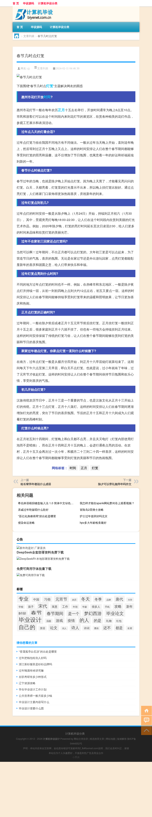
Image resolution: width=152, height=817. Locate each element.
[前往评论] (145, 720)
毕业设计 (30, 619)
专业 (23, 598)
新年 (129, 606)
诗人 (75, 627)
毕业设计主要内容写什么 (34, 702)
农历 (74, 599)
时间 (47, 96)
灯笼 (49, 85)
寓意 (54, 606)
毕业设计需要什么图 (31, 708)
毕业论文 (115, 613)
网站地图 (110, 738)
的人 (84, 620)
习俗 (47, 599)
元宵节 (61, 599)
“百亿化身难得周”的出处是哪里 (37, 516)
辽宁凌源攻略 (27, 683)
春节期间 (55, 613)
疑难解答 (122, 738)
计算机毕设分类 (47, 3)
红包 (119, 621)
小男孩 (76, 757)
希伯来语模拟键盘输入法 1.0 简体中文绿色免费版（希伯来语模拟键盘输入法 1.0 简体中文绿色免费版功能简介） (47, 503)
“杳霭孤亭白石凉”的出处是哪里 (38, 651)
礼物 (109, 621)
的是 (97, 620)
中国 (36, 599)
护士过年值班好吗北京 (93, 516)
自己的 (27, 627)
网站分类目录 (81, 738)
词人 (64, 628)
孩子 (31, 606)
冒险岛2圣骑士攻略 (92, 509)
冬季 (98, 599)
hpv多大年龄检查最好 (93, 522)
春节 (36, 613)
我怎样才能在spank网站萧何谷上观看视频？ (107, 503)
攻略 (118, 606)
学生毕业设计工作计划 (33, 689)
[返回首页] (145, 710)
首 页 (16, 3)
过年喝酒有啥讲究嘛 (31, 670)
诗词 (86, 628)
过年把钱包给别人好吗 (33, 658)
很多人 (96, 606)
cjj (28, 68)
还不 (107, 627)
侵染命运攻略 (26, 522)
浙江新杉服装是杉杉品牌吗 (35, 664)
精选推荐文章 (97, 738)
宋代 (42, 606)
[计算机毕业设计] (33, 8)
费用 (96, 628)
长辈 (129, 628)
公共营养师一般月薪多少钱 (35, 696)
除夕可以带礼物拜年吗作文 (114, 484)
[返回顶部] (145, 730)
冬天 (85, 599)
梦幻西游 (93, 613)
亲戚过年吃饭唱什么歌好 (33, 509)
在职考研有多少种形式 (33, 677)
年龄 (84, 606)
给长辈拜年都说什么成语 (36, 484)
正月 (61, 109)
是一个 (73, 613)
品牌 (108, 599)
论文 (53, 627)
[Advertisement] (76, 789)
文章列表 (28, 36)
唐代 (119, 599)
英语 (42, 628)
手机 (107, 606)
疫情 (71, 620)
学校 (21, 606)
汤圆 (48, 620)
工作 (65, 606)
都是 (119, 627)
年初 (75, 606)
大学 (130, 599)
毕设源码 (28, 3)
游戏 (59, 620)
